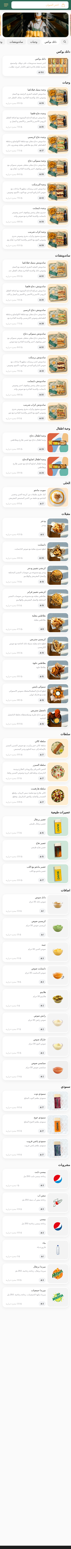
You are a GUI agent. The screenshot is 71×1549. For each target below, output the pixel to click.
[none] (35, 25)
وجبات (33, 42)
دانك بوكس (50, 42)
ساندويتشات (16, 42)
